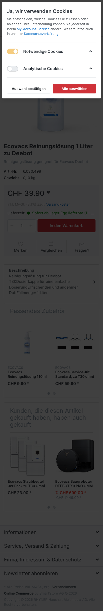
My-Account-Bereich (33, 29)
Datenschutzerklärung (41, 34)
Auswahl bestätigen (29, 88)
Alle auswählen (75, 88)
